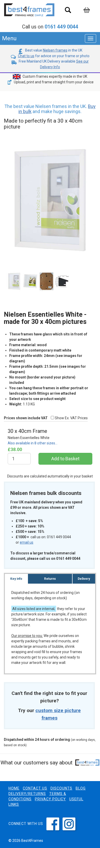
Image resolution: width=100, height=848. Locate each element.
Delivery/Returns (27, 794)
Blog (81, 788)
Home (13, 788)
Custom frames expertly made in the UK (54, 76)
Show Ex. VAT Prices (71, 418)
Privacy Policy (50, 799)
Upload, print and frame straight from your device (53, 82)
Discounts (61, 788)
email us (26, 542)
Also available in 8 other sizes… (32, 443)
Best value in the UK (53, 50)
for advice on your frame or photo (53, 56)
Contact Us (35, 788)
